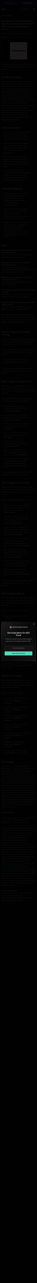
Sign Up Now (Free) (18, 653)
